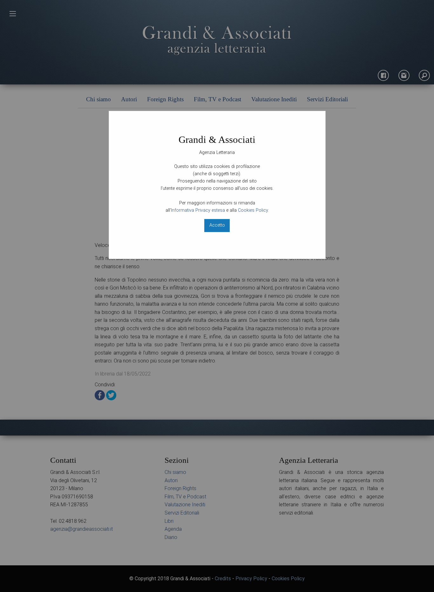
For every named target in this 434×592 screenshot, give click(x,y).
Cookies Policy (253, 210)
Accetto (217, 225)
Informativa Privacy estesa (198, 210)
